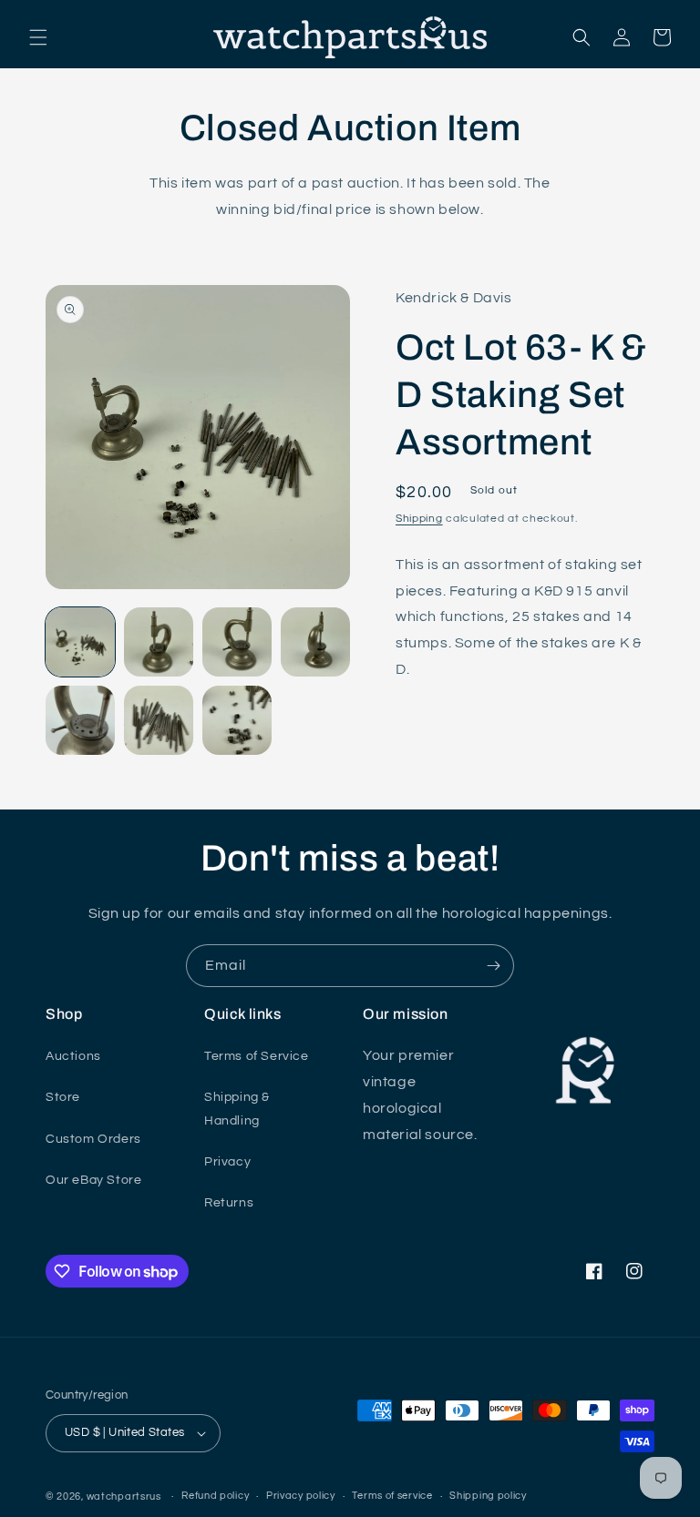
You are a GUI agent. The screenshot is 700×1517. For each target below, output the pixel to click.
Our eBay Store (93, 1180)
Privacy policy (300, 1496)
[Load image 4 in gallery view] (315, 642)
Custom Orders (93, 1139)
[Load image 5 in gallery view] (80, 720)
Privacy (227, 1162)
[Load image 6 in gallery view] (158, 720)
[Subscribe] (493, 965)
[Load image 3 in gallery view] (237, 642)
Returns (228, 1202)
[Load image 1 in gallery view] (80, 642)
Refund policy (215, 1496)
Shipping (419, 518)
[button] (38, 37)
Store (63, 1097)
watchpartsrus (124, 1497)
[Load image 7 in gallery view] (237, 720)
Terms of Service (256, 1056)
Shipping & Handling (237, 1108)
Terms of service (392, 1496)
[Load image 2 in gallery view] (158, 642)
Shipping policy (488, 1496)
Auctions (73, 1056)
